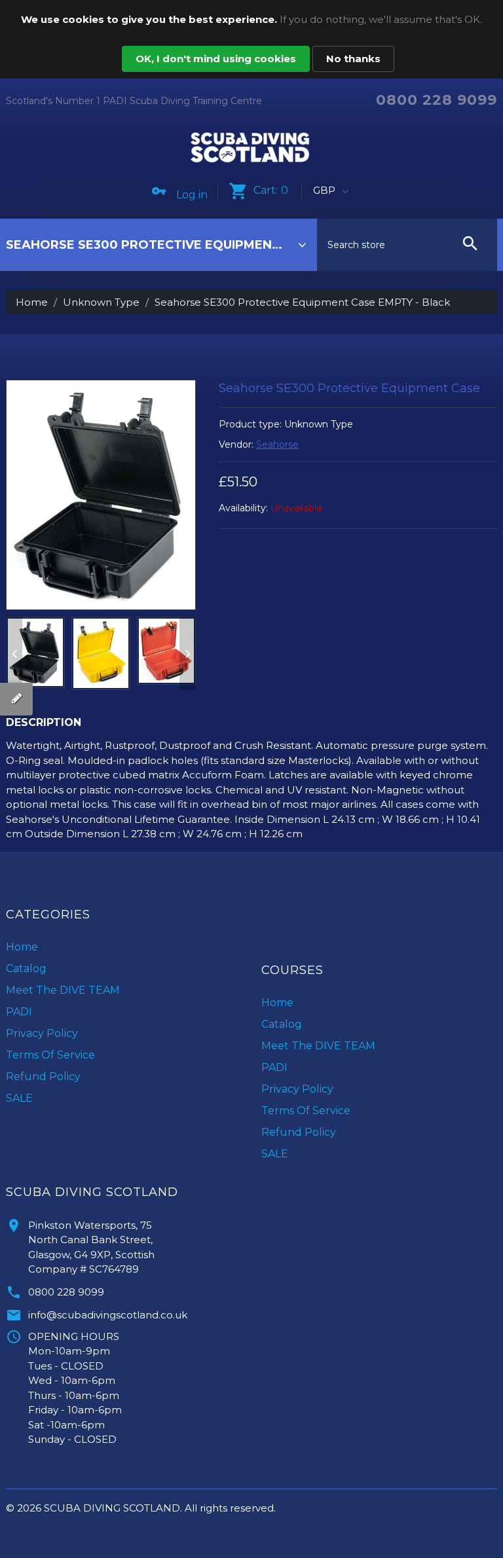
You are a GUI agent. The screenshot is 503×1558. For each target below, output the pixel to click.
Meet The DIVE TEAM (63, 990)
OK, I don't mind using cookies (216, 58)
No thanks (353, 58)
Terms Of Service (50, 1055)
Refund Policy (43, 1076)
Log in (192, 195)
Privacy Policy (42, 1033)
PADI (19, 1011)
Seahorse (277, 444)
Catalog (26, 968)
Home (32, 302)
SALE (19, 1098)
